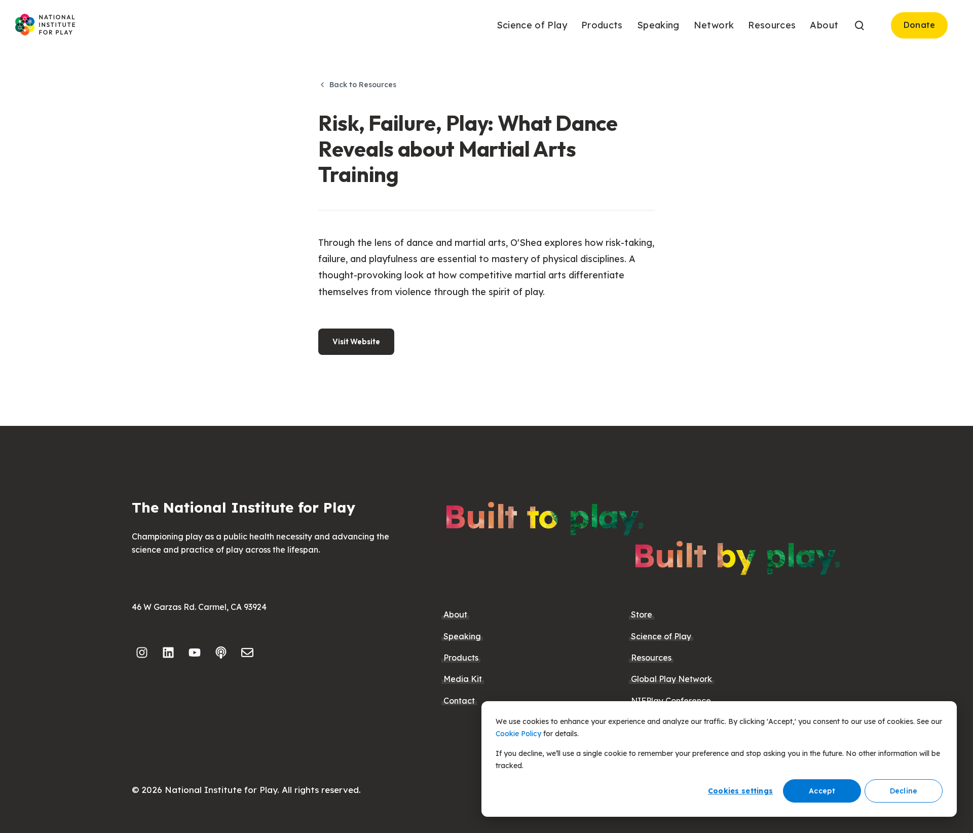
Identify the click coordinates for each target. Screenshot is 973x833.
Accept (822, 790)
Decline (904, 790)
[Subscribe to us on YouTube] (194, 652)
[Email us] (247, 652)
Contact (459, 701)
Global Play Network (671, 679)
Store (641, 614)
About (455, 614)
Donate (919, 25)
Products (460, 658)
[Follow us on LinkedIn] (168, 652)
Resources (651, 658)
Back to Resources (362, 84)
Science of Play (661, 636)
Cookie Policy (518, 733)
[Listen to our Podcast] (221, 652)
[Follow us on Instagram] (142, 652)
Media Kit (462, 679)
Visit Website (356, 341)
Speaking (462, 636)
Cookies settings (740, 790)
